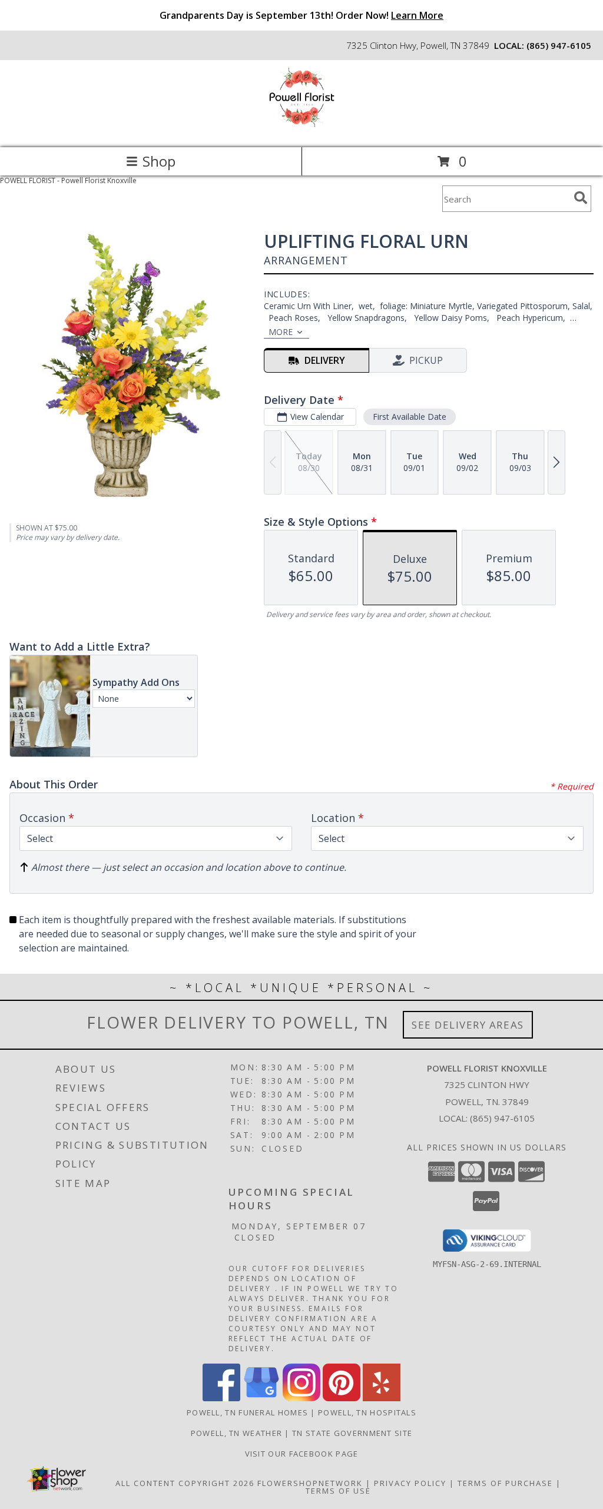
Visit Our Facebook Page (302, 1453)
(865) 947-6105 (558, 45)
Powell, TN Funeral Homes (247, 1412)
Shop (159, 161)
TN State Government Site (352, 1433)
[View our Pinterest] (341, 1398)
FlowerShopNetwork (310, 1483)
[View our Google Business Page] (261, 1398)
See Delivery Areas (468, 1025)
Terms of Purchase (505, 1483)
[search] (581, 198)
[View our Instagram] (301, 1398)
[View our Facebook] (221, 1398)
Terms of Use (338, 1490)
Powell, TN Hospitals (367, 1412)
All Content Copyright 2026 (184, 1483)
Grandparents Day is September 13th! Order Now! (301, 15)
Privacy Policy (410, 1483)
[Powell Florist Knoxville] (302, 130)
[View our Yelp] (381, 1398)
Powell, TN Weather (236, 1433)
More (281, 331)
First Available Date (409, 416)
